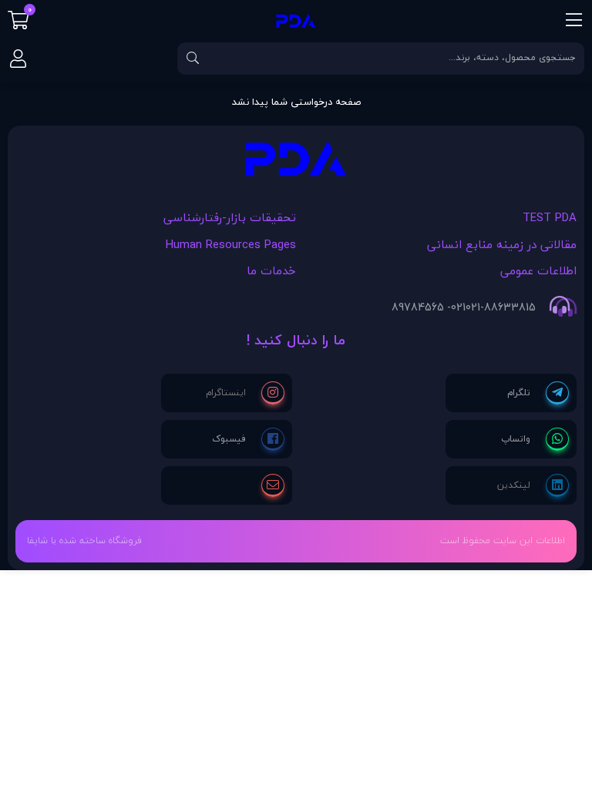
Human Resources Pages (231, 244)
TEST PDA (550, 217)
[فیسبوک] (248, 439)
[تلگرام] (538, 393)
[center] (192, 58)
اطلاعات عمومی (538, 270)
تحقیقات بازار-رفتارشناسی (229, 217)
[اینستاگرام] (245, 393)
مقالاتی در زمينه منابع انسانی (502, 244)
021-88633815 (501, 307)
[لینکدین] (533, 485)
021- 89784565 (429, 307)
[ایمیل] (272, 485)
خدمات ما (271, 270)
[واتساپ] (535, 439)
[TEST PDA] (296, 163)
